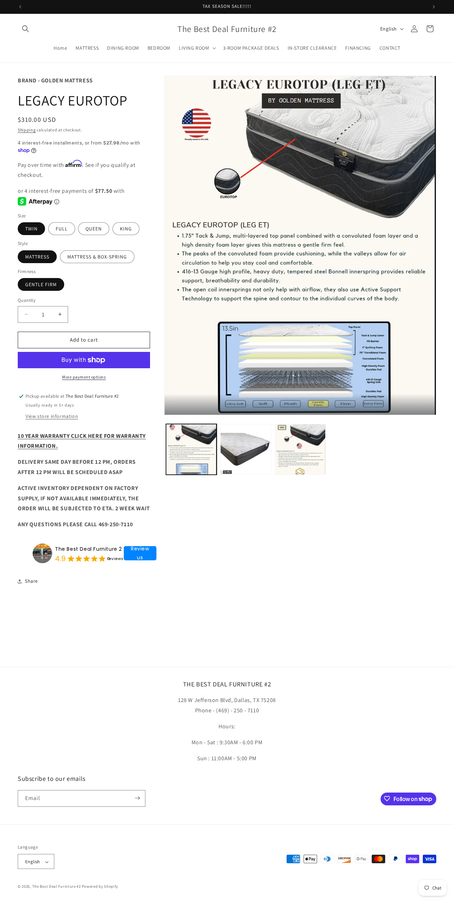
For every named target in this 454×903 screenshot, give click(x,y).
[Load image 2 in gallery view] (245, 449)
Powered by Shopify (100, 886)
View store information (52, 416)
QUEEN (93, 228)
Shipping (27, 129)
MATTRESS (37, 257)
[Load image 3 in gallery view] (300, 449)
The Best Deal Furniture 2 (88, 549)
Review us (140, 553)
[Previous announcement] (20, 6)
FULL (62, 228)
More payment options (84, 377)
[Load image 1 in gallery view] (191, 449)
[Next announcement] (434, 6)
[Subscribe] (137, 798)
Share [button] (31, 581)
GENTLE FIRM (41, 284)
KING (126, 228)
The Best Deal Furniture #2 (56, 886)
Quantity (26, 300)
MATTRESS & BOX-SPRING (97, 257)
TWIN (31, 228)
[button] (25, 29)
